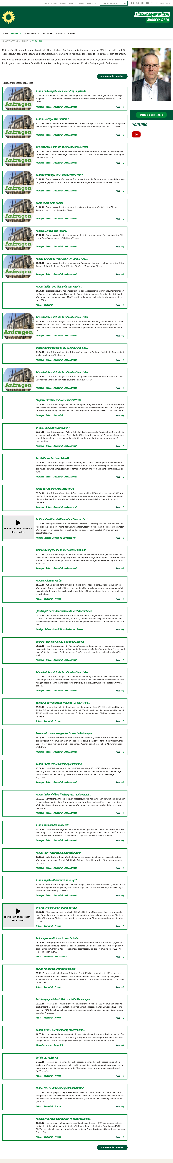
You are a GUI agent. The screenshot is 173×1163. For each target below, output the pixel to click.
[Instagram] (137, 3)
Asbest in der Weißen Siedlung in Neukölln (59, 764)
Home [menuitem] (5, 33)
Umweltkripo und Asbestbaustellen (55, 489)
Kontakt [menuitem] (71, 33)
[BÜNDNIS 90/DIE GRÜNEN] (8, 17)
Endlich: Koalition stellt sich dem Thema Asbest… (62, 519)
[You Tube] (147, 3)
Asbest (49, 106)
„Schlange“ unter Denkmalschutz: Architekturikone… (65, 611)
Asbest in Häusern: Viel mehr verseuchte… (59, 286)
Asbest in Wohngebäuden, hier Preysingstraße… (62, 91)
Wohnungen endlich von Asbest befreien (57, 938)
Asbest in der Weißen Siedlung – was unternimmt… (63, 794)
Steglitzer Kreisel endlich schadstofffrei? (58, 400)
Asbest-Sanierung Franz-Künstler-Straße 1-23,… (62, 258)
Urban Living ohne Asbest (49, 203)
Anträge (39, 537)
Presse (58, 598)
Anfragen (40, 106)
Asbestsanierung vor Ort (49, 580)
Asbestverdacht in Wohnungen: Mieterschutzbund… (64, 1118)
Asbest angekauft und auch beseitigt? (56, 880)
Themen (26, 41)
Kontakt (54, 3)
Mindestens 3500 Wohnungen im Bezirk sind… (61, 1088)
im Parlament (70, 106)
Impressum (79, 3)
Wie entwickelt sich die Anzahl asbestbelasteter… (63, 147)
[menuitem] (46, 3)
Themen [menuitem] (15, 33)
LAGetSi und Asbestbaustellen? (53, 427)
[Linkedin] (142, 3)
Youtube (139, 124)
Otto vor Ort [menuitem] (47, 33)
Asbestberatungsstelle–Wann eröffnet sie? (59, 175)
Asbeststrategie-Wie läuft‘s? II (52, 119)
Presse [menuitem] (59, 33)
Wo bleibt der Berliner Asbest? (52, 458)
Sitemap (63, 3)
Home (46, 3)
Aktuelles (40, 1045)
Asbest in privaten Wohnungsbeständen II (58, 852)
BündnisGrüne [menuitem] (162, 3)
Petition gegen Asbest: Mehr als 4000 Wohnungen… (64, 999)
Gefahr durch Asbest (47, 1057)
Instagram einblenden (151, 114)
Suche (70, 3)
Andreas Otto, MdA (11, 41)
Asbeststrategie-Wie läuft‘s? (51, 230)
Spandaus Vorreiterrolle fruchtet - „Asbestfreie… (63, 702)
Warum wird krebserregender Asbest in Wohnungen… (65, 733)
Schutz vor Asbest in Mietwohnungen (56, 968)
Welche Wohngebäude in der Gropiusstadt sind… (62, 347)
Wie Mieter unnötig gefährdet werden (56, 907)
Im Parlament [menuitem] (30, 33)
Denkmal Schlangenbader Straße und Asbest (60, 641)
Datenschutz (91, 3)
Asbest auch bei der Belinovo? (52, 825)
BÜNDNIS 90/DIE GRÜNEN (152, 14)
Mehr (118, 107)
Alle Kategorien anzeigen (112, 76)
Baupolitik (37, 41)
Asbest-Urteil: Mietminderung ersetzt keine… (60, 1030)
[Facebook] (132, 3)
